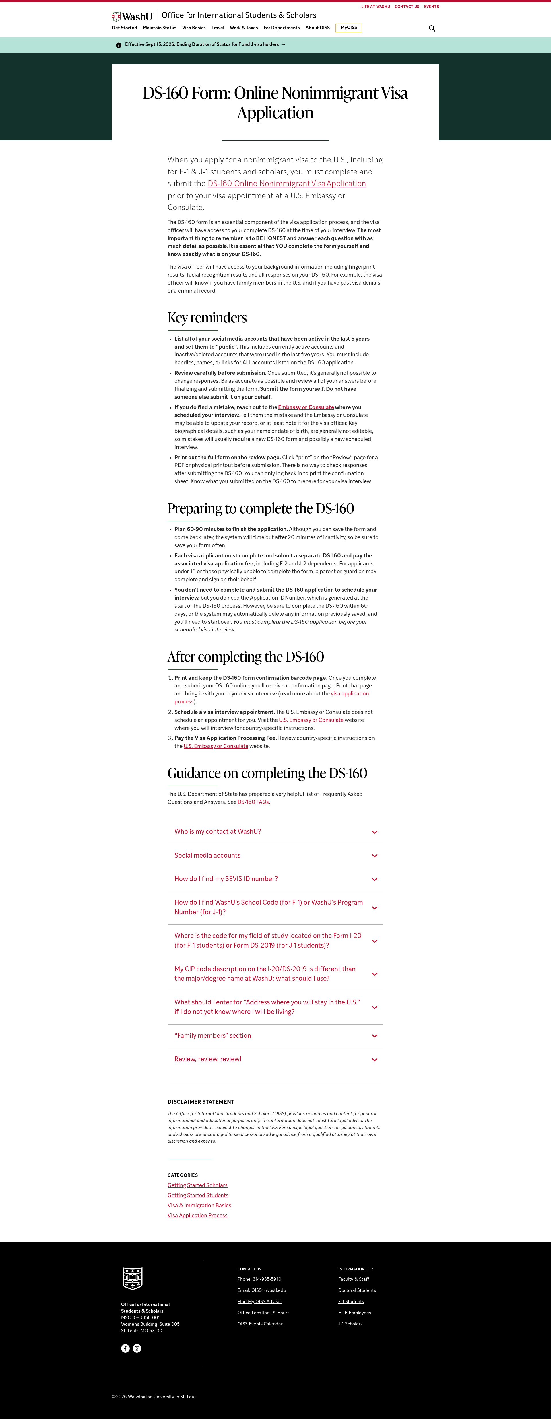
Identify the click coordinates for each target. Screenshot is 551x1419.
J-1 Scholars (350, 1324)
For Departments (282, 28)
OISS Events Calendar (260, 1324)
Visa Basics (194, 28)
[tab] (275, 832)
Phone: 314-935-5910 (259, 1279)
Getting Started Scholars (198, 1186)
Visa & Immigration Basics (199, 1206)
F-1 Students (351, 1302)
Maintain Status (159, 28)
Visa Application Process (198, 1216)
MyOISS (349, 28)
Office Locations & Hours (263, 1313)
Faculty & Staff (353, 1279)
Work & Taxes (244, 28)
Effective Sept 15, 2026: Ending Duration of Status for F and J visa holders (202, 44)
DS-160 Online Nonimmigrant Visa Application (287, 184)
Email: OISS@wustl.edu (262, 1290)
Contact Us (407, 7)
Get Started (124, 28)
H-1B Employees (354, 1313)
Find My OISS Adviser (260, 1302)
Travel (218, 28)
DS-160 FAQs (253, 802)
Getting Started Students (198, 1196)
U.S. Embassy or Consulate (311, 720)
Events (431, 7)
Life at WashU (375, 7)
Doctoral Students (357, 1290)
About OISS (318, 28)
